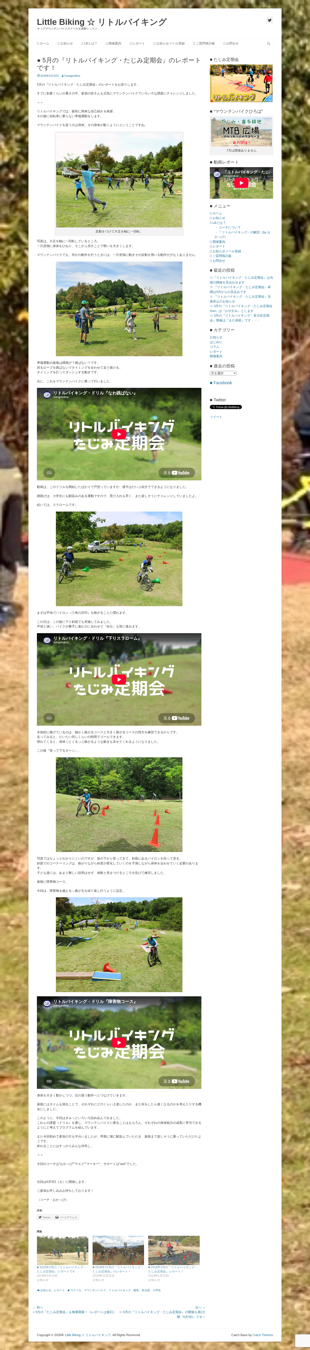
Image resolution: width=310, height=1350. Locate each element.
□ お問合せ (231, 43)
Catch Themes (263, 1335)
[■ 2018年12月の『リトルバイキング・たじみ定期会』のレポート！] (118, 1250)
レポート (59, 1290)
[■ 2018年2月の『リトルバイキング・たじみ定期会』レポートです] (62, 1250)
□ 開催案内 (113, 43)
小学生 (157, 1290)
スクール (75, 1290)
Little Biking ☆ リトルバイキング (102, 22)
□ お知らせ (65, 43)
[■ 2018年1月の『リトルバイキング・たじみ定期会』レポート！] (174, 1250)
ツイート (216, 417)
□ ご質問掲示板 (204, 43)
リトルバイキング (120, 1290)
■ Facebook (221, 382)
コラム (214, 346)
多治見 (146, 1290)
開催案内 (216, 356)
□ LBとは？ (89, 43)
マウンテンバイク (95, 1290)
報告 (136, 1290)
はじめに (216, 342)
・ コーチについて (228, 227)
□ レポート (137, 43)
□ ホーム (43, 43)
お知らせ (45, 1290)
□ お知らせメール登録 (169, 43)
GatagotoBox (72, 75)
